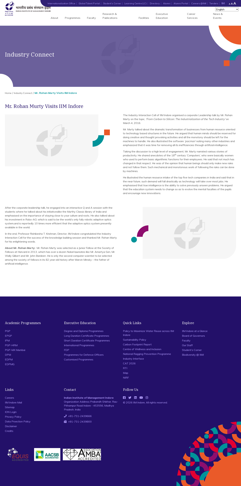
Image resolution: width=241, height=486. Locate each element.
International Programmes (79, 345)
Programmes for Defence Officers (84, 354)
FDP (66, 350)
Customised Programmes (78, 359)
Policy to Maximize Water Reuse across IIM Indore (148, 333)
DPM (8, 354)
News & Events (218, 15)
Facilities (144, 17)
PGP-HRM (11, 345)
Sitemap (10, 407)
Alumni (166, 3)
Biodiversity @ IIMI (193, 354)
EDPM (9, 359)
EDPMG (9, 364)
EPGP (8, 335)
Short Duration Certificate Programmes (87, 340)
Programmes (72, 17)
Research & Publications (109, 15)
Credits (9, 431)
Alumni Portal (181, 3)
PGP (7, 331)
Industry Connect (23, 93)
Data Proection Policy (17, 421)
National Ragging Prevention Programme (147, 354)
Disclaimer (11, 426)
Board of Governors (193, 335)
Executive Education (162, 15)
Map (125, 372)
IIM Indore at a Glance (195, 331)
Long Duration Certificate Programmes (86, 335)
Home (8, 93)
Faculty (91, 17)
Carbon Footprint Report (137, 344)
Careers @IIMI (198, 3)
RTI (125, 368)
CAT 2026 (129, 363)
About (54, 17)
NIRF (126, 377)
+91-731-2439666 (80, 416)
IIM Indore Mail (13, 402)
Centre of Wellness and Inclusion (142, 349)
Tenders (214, 3)
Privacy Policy (13, 416)
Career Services (192, 15)
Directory (155, 3)
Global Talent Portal (89, 3)
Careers (9, 397)
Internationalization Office (61, 3)
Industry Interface (133, 358)
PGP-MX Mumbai (15, 350)
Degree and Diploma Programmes (83, 331)
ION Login (11, 412)
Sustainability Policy (134, 339)
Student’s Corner (112, 3)
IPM (7, 340)
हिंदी (223, 3)
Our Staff (187, 345)
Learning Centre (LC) (135, 3)
